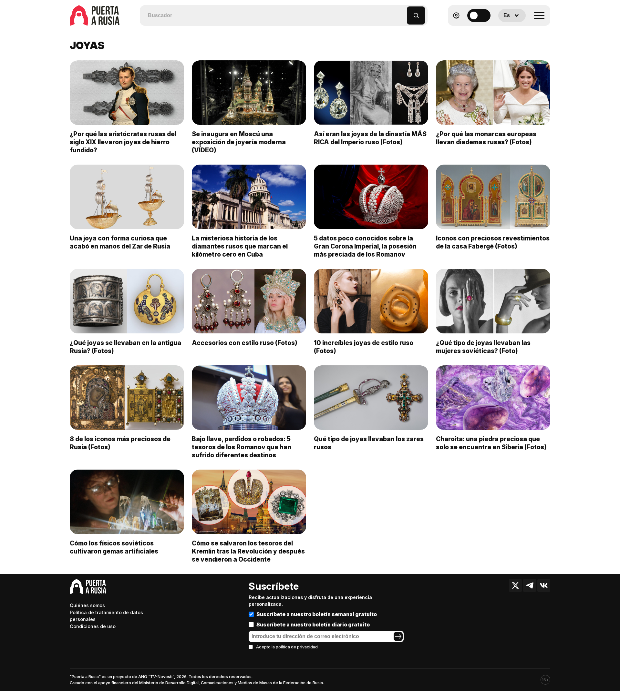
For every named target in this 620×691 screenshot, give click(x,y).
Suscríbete (274, 586)
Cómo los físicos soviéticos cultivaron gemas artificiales (114, 547)
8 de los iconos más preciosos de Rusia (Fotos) (120, 443)
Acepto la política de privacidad (287, 647)
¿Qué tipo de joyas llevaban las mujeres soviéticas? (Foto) (483, 347)
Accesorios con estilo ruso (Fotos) (244, 343)
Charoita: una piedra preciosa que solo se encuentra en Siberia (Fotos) (491, 443)
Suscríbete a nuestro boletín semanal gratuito (316, 614)
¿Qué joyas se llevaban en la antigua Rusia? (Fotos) (125, 347)
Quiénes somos (87, 605)
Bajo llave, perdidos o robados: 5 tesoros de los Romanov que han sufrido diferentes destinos (241, 447)
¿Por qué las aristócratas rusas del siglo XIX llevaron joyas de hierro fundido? (123, 142)
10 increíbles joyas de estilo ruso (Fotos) (363, 347)
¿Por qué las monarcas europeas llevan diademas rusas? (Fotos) (486, 138)
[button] (402, 12)
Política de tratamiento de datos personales (106, 616)
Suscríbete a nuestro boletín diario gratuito (313, 624)
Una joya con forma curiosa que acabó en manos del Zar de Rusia (120, 242)
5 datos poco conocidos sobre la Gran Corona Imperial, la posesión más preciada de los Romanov (365, 246)
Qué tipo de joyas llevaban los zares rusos (369, 443)
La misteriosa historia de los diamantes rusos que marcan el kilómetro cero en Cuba (240, 246)
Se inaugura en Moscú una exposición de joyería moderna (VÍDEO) (239, 142)
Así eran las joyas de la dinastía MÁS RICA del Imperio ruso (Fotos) (370, 138)
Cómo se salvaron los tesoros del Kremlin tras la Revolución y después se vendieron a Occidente (248, 551)
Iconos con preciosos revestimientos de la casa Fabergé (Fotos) (493, 242)
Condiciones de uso (93, 626)
